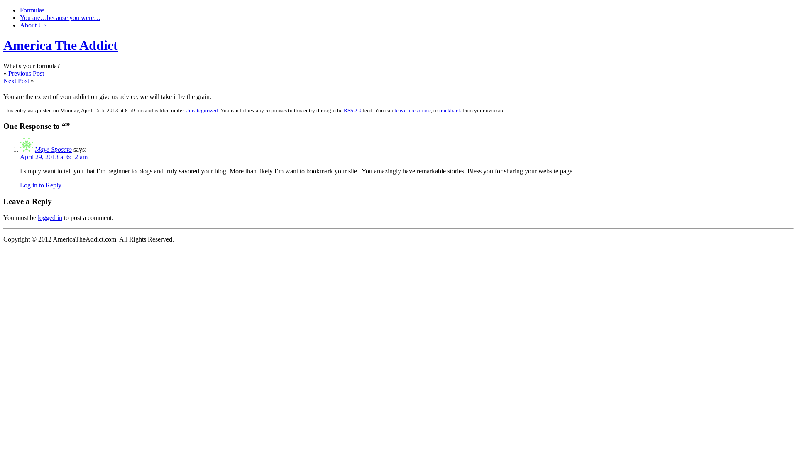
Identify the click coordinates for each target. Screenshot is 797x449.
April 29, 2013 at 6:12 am (54, 156)
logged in (50, 217)
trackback (450, 110)
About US (33, 25)
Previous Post (26, 73)
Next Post (16, 80)
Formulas (32, 10)
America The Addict (60, 45)
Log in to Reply (40, 185)
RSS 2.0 (353, 110)
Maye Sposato (53, 149)
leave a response (412, 110)
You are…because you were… (60, 17)
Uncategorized (201, 110)
